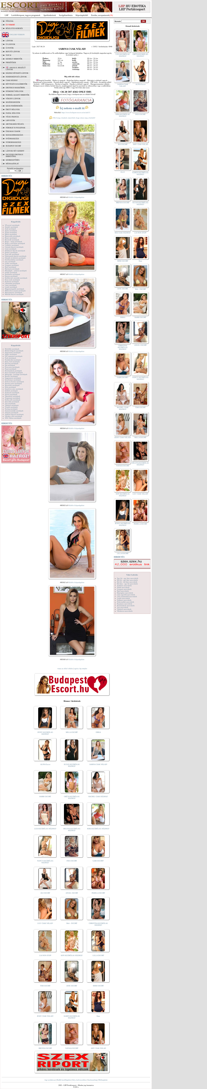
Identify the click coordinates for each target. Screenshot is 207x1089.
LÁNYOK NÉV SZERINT (15, 151)
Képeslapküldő (82, 15)
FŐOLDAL (10, 21)
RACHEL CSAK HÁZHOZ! (98, 796)
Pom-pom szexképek (12, 367)
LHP (6, 15)
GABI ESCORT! (98, 861)
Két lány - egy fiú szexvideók (127, 584)
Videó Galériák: (132, 575)
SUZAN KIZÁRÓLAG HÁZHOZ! (72, 765)
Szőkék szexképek (11, 391)
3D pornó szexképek (12, 225)
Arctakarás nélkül (15, 124)
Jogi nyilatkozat (50, 1080)
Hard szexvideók (123, 591)
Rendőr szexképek (11, 376)
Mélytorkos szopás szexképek (15, 291)
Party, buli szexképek (12, 362)
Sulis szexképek (10, 387)
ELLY (123, 172)
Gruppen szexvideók (124, 589)
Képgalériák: (16, 222)
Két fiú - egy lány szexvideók (127, 580)
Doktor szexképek (11, 252)
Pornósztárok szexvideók (126, 606)
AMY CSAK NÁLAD (98, 1048)
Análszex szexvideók (124, 586)
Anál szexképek (10, 229)
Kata (98, 1016)
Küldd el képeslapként (76, 197)
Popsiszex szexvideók (124, 604)
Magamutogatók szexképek (14, 289)
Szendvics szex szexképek (14, 389)
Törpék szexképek (11, 407)
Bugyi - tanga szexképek (13, 241)
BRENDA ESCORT (45, 1048)
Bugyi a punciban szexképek (15, 243)
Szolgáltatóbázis (66, 15)
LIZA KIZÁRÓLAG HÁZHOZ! (45, 829)
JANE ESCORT (71, 986)
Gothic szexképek (11, 263)
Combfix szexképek (12, 245)
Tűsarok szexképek (11, 412)
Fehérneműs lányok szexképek (15, 256)
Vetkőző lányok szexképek (14, 414)
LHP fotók (10, 120)
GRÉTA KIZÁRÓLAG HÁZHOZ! (72, 797)
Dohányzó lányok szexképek (15, 251)
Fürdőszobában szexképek (14, 260)
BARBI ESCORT (45, 796)
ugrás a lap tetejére (80, 668)
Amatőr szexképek (11, 227)
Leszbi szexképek (11, 287)
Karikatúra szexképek (12, 274)
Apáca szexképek (11, 231)
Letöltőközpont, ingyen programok (25, 15)
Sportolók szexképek (12, 385)
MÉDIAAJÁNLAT (12, 164)
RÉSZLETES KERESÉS (14, 28)
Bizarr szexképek (11, 238)
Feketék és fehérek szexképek (15, 258)
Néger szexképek (11, 354)
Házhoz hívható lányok (17, 73)
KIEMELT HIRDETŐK (14, 59)
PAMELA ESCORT (98, 893)
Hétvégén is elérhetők (16, 84)
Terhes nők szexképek (12, 400)
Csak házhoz (12, 80)
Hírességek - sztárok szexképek (16, 271)
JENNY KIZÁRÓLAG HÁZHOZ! (45, 733)
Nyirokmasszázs (13, 142)
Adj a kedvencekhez (79, 1080)
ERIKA (98, 732)
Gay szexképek (10, 261)
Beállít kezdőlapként (64, 1080)
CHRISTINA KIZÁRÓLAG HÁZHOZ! (98, 924)
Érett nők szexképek (12, 254)
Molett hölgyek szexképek (14, 351)
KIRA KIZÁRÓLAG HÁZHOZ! (98, 829)
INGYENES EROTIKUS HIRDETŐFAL (14, 155)
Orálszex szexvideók (124, 600)
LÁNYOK (9, 41)
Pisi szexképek (10, 365)
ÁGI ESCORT (45, 893)
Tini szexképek (10, 403)
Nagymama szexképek (13, 352)
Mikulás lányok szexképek (14, 294)
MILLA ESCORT (72, 732)
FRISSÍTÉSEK (11, 62)
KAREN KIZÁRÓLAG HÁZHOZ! (72, 1017)
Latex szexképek (11, 285)
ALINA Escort (45, 764)
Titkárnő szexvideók (124, 609)
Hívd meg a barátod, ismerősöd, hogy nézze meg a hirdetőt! (74, 118)
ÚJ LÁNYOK (10, 44)
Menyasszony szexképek (13, 292)
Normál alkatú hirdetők (17, 95)
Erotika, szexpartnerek (100, 15)
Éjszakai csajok (13, 131)
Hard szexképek (10, 267)
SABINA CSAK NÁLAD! (98, 764)
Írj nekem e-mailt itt (72, 108)
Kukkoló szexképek (12, 281)
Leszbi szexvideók (123, 598)
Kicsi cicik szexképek (12, 280)
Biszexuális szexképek (12, 236)
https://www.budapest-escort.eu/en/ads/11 (76, 112)
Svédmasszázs (12, 138)
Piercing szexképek (11, 363)
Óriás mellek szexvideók (125, 602)
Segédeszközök (13, 102)
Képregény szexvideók (125, 593)
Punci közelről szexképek (14, 372)
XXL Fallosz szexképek (13, 418)
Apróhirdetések (49, 15)
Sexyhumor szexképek (13, 380)
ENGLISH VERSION (17, 34)
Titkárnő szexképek (12, 405)
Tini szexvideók (122, 607)
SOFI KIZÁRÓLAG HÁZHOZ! (72, 955)
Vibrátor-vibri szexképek (13, 416)
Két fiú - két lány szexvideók (127, 582)
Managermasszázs (14, 135)
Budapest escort (13, 146)
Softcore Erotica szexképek (14, 382)
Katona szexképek (11, 276)
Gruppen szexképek (12, 265)
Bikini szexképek (11, 234)
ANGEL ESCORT (72, 893)
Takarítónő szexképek (12, 396)
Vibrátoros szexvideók (125, 611)
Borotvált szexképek (12, 240)
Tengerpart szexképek (12, 398)
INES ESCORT (72, 861)
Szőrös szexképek (11, 394)
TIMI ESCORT (45, 986)
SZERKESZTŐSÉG (13, 160)
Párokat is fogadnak (15, 128)
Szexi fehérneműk (14, 106)
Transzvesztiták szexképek (14, 411)
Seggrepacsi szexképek (13, 378)
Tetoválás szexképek (12, 402)
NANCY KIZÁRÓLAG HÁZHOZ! (45, 862)
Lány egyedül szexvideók (126, 595)
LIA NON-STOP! (45, 955)
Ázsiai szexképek (11, 232)
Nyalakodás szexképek (13, 360)
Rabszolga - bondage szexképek (16, 374)
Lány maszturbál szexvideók (127, 596)
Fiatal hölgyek (13, 113)
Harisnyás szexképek (12, 269)
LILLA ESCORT (98, 955)
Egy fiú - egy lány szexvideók (127, 578)
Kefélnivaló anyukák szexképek (16, 278)
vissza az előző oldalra (65, 668)
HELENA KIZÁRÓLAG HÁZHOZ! (71, 829)
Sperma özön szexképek (13, 383)
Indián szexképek (11, 272)
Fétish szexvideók (123, 587)
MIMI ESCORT (98, 986)
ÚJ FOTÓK (10, 48)
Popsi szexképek (10, 369)
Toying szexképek (11, 409)
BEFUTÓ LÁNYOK (13, 51)
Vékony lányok (13, 98)
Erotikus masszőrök (15, 88)
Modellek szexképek (12, 349)
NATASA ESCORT (71, 1048)
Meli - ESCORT (71, 923)
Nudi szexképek (10, 358)
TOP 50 (8, 55)
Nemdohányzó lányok (16, 77)
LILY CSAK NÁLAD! (45, 923)
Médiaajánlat (102, 1080)
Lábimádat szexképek (12, 283)
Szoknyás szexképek (12, 392)
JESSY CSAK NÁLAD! (45, 1016)
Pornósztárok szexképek (13, 371)
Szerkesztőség (92, 1080)
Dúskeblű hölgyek (14, 91)
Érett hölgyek (13, 109)
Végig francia (12, 117)
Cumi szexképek (10, 249)
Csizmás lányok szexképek (14, 247)
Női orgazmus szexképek (13, 356)
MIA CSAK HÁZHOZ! (123, 233)
